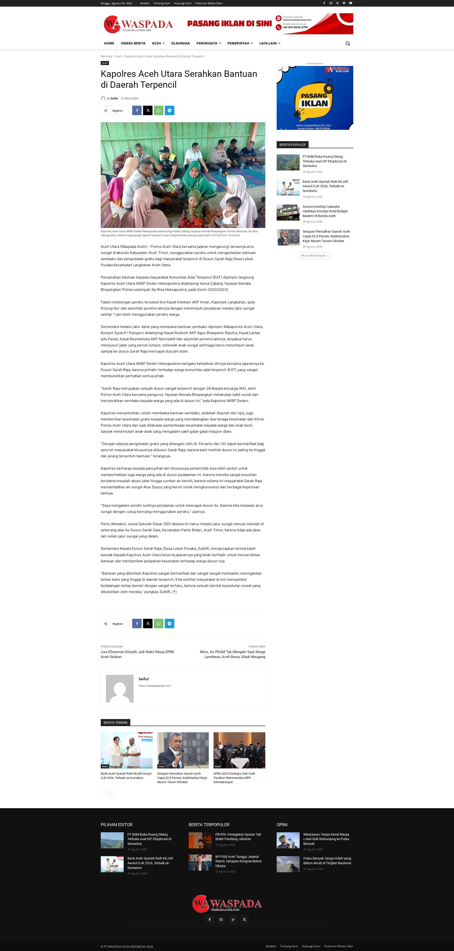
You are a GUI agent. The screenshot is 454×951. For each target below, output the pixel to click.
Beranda (106, 56)
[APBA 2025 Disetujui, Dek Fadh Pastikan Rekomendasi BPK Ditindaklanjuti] (239, 750)
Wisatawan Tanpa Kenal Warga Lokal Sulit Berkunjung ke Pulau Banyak (326, 839)
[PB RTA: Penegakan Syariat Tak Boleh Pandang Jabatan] (200, 840)
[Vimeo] (344, 3)
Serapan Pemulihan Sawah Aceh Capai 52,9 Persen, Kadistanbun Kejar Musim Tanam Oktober (182, 778)
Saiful (114, 98)
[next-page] (111, 794)
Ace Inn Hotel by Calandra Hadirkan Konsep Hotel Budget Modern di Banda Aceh (325, 211)
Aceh (118, 56)
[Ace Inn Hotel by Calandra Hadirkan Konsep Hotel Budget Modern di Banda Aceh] (288, 213)
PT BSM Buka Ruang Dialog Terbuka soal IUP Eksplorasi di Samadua (324, 161)
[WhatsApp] (158, 110)
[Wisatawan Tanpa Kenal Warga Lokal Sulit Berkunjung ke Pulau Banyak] (288, 840)
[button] (347, 43)
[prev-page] (104, 794)
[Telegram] (169, 110)
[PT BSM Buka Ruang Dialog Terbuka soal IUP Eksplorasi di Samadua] (288, 162)
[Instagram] (331, 3)
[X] (337, 3)
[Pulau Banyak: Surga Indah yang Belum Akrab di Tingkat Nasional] (288, 864)
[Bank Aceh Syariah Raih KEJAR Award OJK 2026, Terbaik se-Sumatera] (127, 750)
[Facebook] (324, 3)
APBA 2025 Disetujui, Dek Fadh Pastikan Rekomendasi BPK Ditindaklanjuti (234, 778)
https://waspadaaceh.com (155, 685)
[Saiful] (104, 98)
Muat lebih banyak (313, 255)
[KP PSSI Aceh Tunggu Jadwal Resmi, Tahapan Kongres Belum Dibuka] (200, 863)
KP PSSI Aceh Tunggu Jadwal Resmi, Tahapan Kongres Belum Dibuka (238, 861)
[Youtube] (350, 3)
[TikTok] (232, 919)
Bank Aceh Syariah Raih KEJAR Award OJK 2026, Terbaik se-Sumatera (325, 186)
